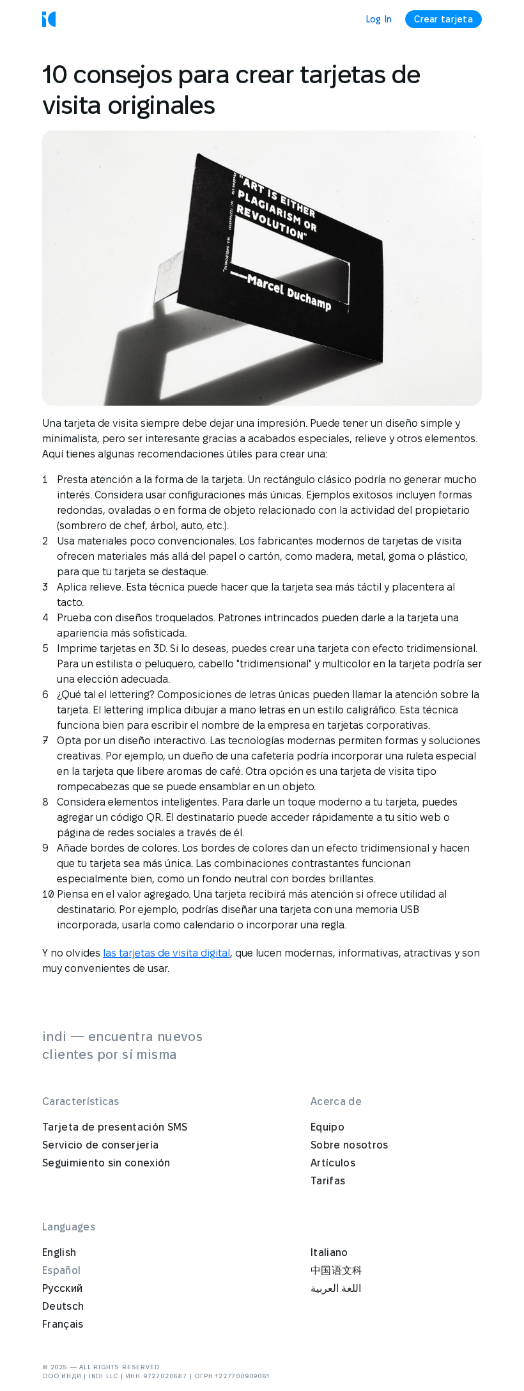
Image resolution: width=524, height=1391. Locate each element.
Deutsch (63, 1306)
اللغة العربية (336, 1288)
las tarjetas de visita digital (166, 953)
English (59, 1252)
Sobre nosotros (349, 1145)
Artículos (333, 1162)
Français (63, 1324)
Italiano (329, 1252)
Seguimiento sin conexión (106, 1162)
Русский (62, 1288)
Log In (379, 19)
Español (61, 1270)
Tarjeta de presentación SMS (115, 1127)
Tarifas (328, 1180)
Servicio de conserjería (100, 1145)
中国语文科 (337, 1270)
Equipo (327, 1127)
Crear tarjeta (443, 19)
